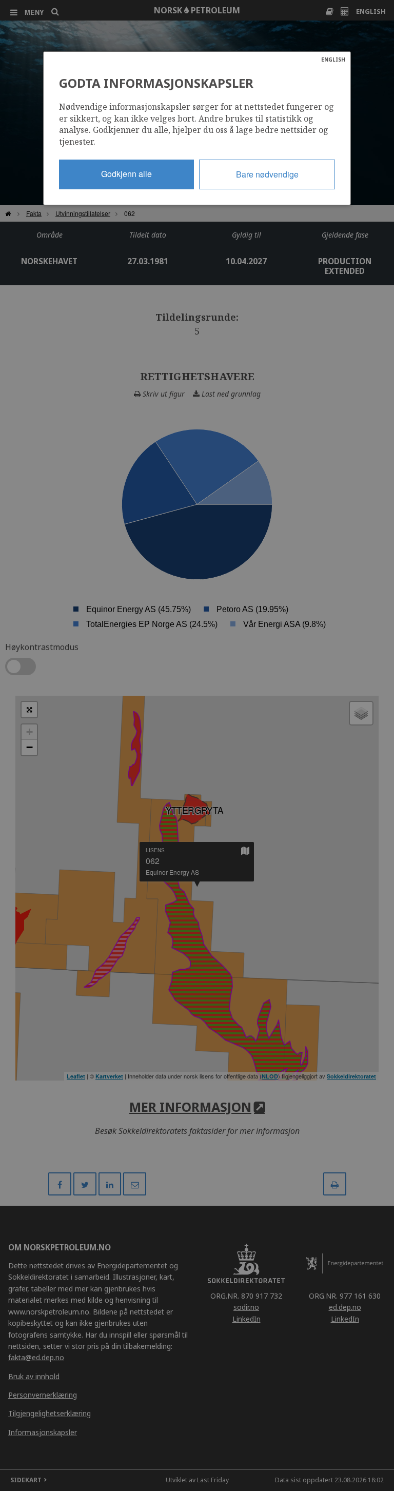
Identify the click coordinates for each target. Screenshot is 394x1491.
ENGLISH (333, 59)
